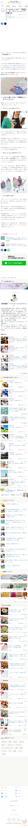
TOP (5, 787)
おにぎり (21, 741)
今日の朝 (20, 787)
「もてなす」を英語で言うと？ (13, 565)
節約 (12, 277)
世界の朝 (6, 796)
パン (10, 751)
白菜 (16, 748)
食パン (3, 744)
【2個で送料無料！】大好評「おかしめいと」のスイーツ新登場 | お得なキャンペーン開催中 (16, 522)
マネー (9, 277)
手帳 (15, 751)
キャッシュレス (4, 277)
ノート (19, 751)
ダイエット (10, 744)
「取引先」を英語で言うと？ (12, 543)
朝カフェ (20, 790)
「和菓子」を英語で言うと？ (12, 504)
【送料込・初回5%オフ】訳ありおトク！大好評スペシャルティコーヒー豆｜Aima (16, 528)
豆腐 (21, 748)
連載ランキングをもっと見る (20, 601)
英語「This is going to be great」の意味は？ (16, 532)
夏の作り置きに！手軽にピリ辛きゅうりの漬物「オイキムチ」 (16, 561)
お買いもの (20, 796)
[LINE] (8, 251)
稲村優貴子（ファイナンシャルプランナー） (19, 17)
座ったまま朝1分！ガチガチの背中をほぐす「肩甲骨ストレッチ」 (16, 550)
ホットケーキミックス (7, 748)
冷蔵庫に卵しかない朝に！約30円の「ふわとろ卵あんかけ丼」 (15, 515)
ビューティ (20, 793)
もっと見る (23, 373)
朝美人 (5, 793)
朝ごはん (4, 741)
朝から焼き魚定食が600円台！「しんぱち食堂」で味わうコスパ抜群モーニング (16, 510)
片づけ (3, 754)
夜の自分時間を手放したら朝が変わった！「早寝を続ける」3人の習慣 (15, 539)
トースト (4, 751)
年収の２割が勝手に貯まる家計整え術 (14, 321)
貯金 (15, 277)
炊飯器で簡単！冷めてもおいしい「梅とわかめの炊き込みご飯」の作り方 (14, 555)
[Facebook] (2, 24)
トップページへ (14, 801)
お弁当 (15, 741)
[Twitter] (5, 24)
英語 (10, 741)
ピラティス (18, 744)
